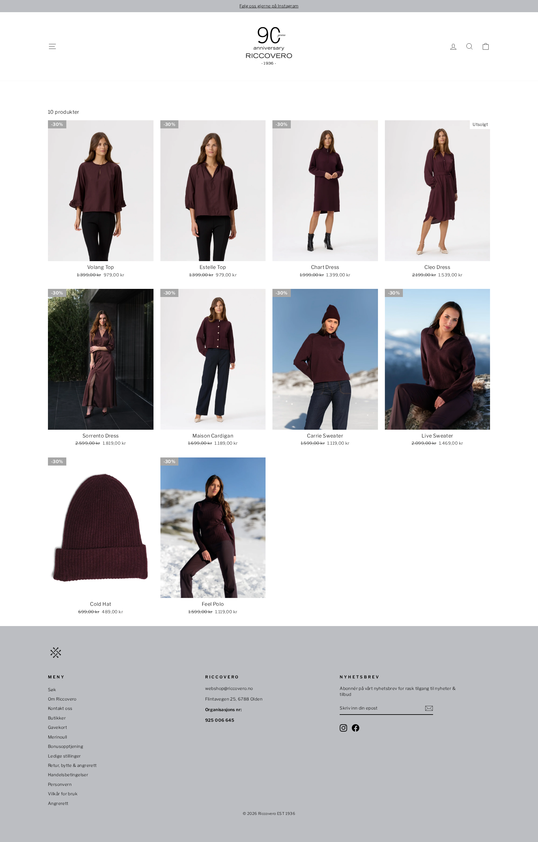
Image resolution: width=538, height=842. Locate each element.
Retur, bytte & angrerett (72, 765)
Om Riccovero (62, 698)
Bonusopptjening (65, 746)
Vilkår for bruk (63, 793)
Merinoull (57, 736)
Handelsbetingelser (68, 774)
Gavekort (57, 727)
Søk (52, 689)
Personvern (60, 784)
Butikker (57, 717)
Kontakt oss (60, 708)
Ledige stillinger (64, 755)
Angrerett (58, 803)
